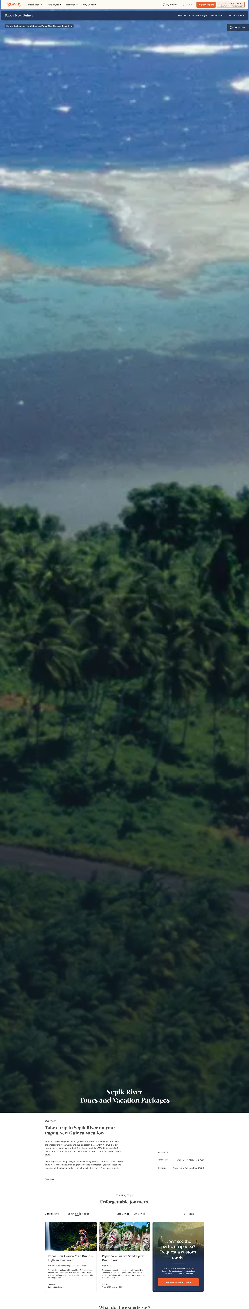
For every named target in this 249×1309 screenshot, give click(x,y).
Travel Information (235, 15)
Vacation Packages (198, 15)
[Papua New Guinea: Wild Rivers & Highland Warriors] (71, 1257)
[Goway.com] (14, 5)
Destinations (19, 26)
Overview (181, 15)
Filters (191, 1214)
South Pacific (33, 26)
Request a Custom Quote (178, 1282)
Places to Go (217, 15)
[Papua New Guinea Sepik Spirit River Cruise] (124, 1257)
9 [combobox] (75, 1214)
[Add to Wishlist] (93, 1226)
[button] (238, 27)
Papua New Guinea (50, 26)
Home (9, 26)
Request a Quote (206, 4)
